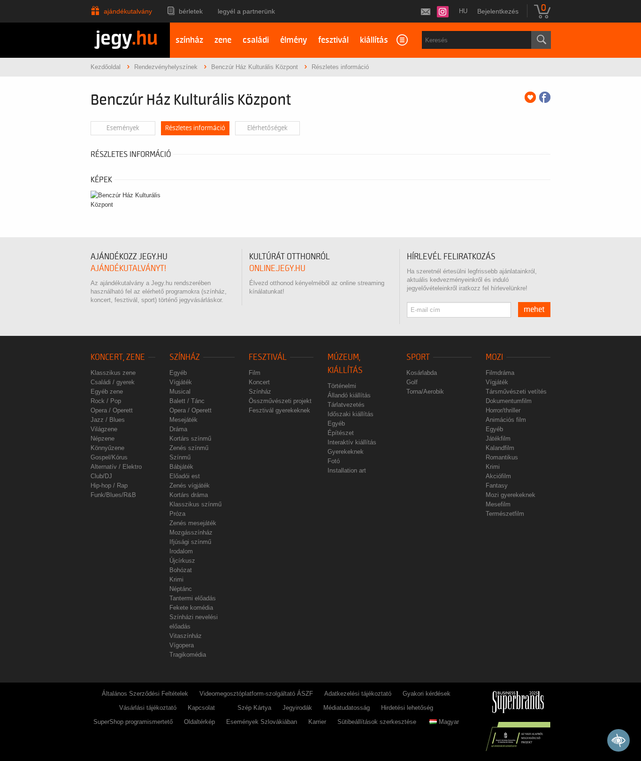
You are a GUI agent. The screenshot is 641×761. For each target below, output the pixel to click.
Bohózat (180, 570)
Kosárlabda (421, 372)
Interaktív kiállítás (352, 442)
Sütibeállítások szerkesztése (376, 721)
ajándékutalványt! (128, 268)
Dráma (178, 429)
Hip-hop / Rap (109, 485)
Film (254, 372)
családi (256, 40)
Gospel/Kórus (109, 457)
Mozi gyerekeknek (510, 494)
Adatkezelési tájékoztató (357, 693)
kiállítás (374, 40)
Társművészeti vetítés (516, 391)
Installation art (347, 470)
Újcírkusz (182, 560)
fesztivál (333, 40)
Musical (180, 391)
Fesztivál (268, 357)
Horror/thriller (503, 410)
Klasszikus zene (113, 372)
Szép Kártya (254, 707)
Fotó (334, 461)
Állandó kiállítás (349, 395)
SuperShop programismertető (133, 721)
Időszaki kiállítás (351, 414)
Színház (184, 357)
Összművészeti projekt (280, 400)
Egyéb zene (107, 391)
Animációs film (506, 419)
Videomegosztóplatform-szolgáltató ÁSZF (256, 693)
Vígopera (181, 645)
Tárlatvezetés (346, 404)
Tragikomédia (187, 654)
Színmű (180, 457)
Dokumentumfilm (509, 400)
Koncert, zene (118, 357)
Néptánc (180, 588)
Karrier (317, 721)
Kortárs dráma (188, 494)
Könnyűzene (107, 447)
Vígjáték (180, 382)
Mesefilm (498, 504)
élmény (293, 40)
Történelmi (342, 385)
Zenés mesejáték (192, 523)
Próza (177, 513)
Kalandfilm (500, 447)
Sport (418, 357)
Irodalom (181, 551)
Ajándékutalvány (128, 11)
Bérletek (191, 11)
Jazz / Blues (108, 419)
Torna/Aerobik (425, 391)
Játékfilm (498, 438)
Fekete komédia (191, 607)
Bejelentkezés (498, 11)
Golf (412, 382)
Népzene (102, 438)
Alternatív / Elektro (116, 466)
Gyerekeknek (346, 451)
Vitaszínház (185, 635)
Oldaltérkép (199, 721)
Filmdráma (500, 372)
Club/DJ (101, 476)
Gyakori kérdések (426, 693)
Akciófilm (498, 476)
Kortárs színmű (190, 438)
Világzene (104, 429)
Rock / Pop (106, 400)
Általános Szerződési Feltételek (145, 693)
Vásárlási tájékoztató (147, 707)
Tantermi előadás (192, 598)
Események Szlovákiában (261, 721)
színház (189, 40)
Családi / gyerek (113, 382)
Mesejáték (183, 419)
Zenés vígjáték (189, 485)
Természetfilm (505, 513)
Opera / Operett (112, 410)
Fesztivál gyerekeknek (279, 410)
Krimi (176, 579)
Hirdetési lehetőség (407, 707)
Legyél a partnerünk (246, 11)
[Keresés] (541, 40)
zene (222, 40)
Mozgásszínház (191, 532)
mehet (534, 309)
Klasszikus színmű (195, 504)
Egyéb (178, 372)
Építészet (341, 432)
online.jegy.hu (277, 268)
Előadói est (184, 476)
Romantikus (502, 457)
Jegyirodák (297, 707)
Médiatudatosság (346, 707)
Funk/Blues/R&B (113, 494)
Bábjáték (181, 466)
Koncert (259, 382)
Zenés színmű (188, 447)
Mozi (494, 357)
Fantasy (497, 485)
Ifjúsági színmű (190, 541)
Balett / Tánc (187, 400)
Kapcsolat (201, 707)
